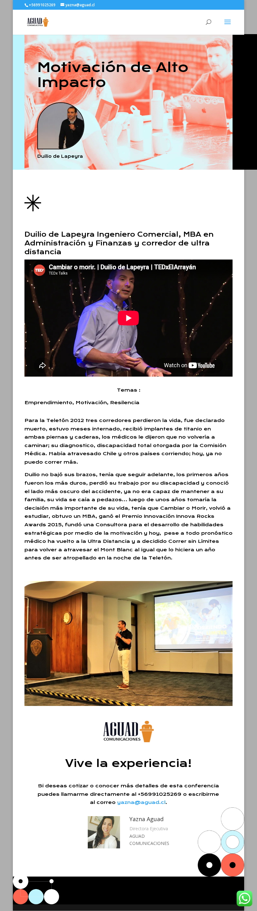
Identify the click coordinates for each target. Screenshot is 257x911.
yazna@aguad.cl (141, 802)
